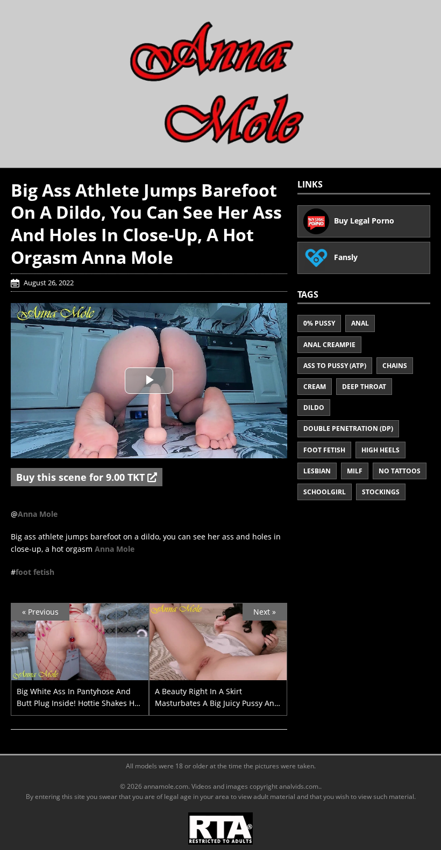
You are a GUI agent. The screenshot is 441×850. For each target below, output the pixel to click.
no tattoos (400, 471)
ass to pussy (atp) (334, 365)
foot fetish (35, 572)
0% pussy (319, 323)
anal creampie (329, 344)
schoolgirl (324, 491)
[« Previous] (79, 674)
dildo (313, 407)
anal (360, 323)
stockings (381, 491)
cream (314, 386)
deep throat (364, 386)
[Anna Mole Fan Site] (220, 83)
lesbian (317, 471)
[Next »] (218, 674)
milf (354, 471)
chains (394, 365)
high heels (380, 450)
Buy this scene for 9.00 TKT (81, 477)
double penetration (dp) (348, 428)
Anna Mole (38, 514)
